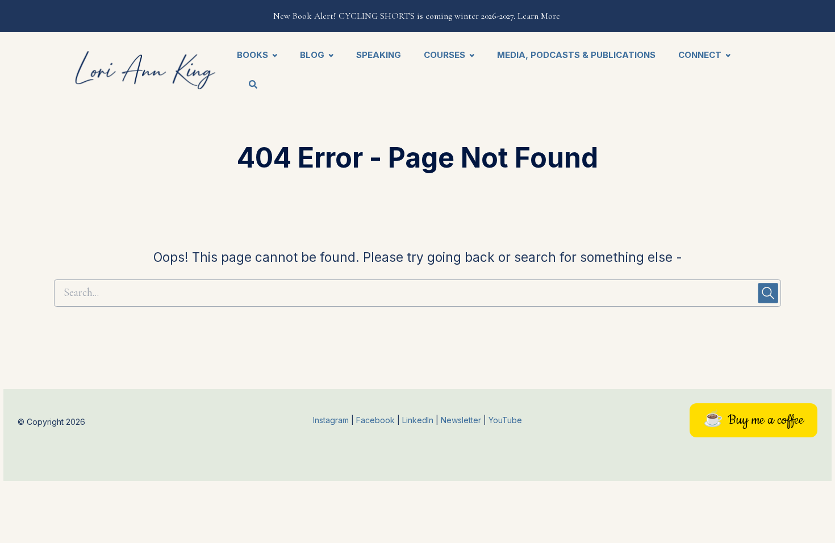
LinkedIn (419, 420)
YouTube (505, 420)
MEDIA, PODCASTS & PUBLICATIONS (576, 54)
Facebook (376, 420)
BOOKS (252, 54)
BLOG (312, 54)
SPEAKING (378, 54)
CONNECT (699, 54)
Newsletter (462, 420)
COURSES (444, 54)
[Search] (247, 85)
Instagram (331, 420)
